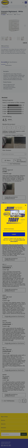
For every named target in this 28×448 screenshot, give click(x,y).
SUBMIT (14, 234)
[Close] (25, 205)
